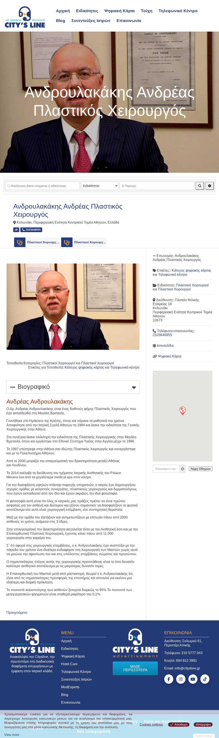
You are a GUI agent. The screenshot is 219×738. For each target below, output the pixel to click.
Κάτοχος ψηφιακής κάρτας (84, 367)
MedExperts (70, 687)
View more (11, 735)
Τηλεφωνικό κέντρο (124, 367)
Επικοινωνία (129, 20)
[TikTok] (204, 679)
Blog (60, 20)
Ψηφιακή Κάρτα (119, 11)
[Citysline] (24, 16)
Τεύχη (146, 11)
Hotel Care (69, 664)
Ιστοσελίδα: (165, 345)
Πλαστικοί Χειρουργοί (43, 242)
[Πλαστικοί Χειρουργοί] (19, 242)
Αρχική (63, 11)
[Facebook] (168, 679)
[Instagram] (180, 679)
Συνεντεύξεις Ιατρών (90, 20)
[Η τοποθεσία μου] (183, 469)
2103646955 (162, 335)
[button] (182, 411)
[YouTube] (192, 679)
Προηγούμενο (16, 612)
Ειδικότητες (87, 11)
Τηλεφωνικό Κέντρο (178, 11)
